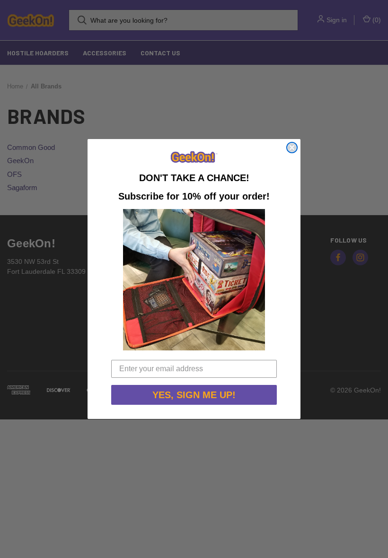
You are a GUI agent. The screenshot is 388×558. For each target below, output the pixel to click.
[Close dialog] (292, 147)
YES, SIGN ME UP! (194, 395)
